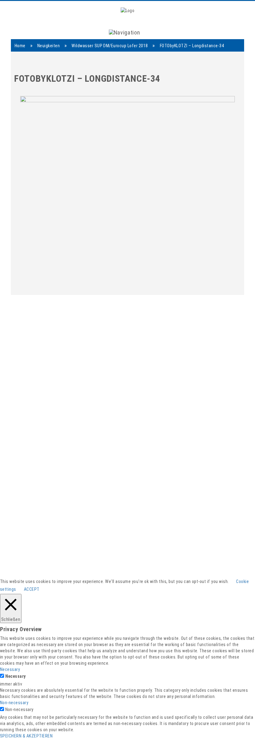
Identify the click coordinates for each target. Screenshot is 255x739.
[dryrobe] (27, 450)
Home (20, 45)
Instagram (161, 582)
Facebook (161, 568)
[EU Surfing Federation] (117, 476)
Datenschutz (201, 610)
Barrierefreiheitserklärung (215, 596)
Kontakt (196, 575)
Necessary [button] (10, 669)
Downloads (199, 589)
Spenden (197, 582)
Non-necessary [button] (14, 702)
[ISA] (63, 450)
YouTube (160, 575)
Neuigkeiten (48, 45)
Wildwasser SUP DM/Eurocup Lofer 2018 (110, 45)
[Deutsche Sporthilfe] (96, 450)
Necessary (15, 676)
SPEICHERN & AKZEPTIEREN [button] (26, 735)
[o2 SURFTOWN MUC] (171, 476)
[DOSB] (130, 450)
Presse (195, 568)
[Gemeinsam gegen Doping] (73, 476)
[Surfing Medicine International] (175, 450)
